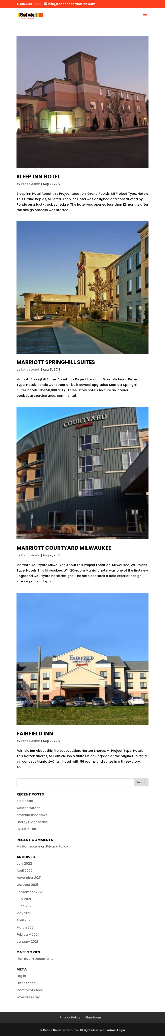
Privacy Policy (57, 846)
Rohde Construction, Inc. (61, 1030)
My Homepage (28, 846)
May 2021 (23, 913)
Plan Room (93, 1017)
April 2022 (24, 870)
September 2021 (29, 892)
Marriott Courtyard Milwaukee (63, 548)
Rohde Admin (30, 184)
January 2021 (27, 941)
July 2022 (24, 863)
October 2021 (27, 884)
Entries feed (26, 983)
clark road (24, 801)
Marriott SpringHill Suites (55, 362)
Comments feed (29, 990)
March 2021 (25, 927)
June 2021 (24, 906)
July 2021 (23, 899)
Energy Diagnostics (32, 822)
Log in (21, 976)
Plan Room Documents (35, 958)
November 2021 (28, 877)
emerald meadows (31, 815)
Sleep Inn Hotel (38, 176)
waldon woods (28, 808)
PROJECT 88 (26, 829)
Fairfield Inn (34, 733)
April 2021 (24, 920)
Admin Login (116, 1030)
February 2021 (27, 934)
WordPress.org (28, 997)
